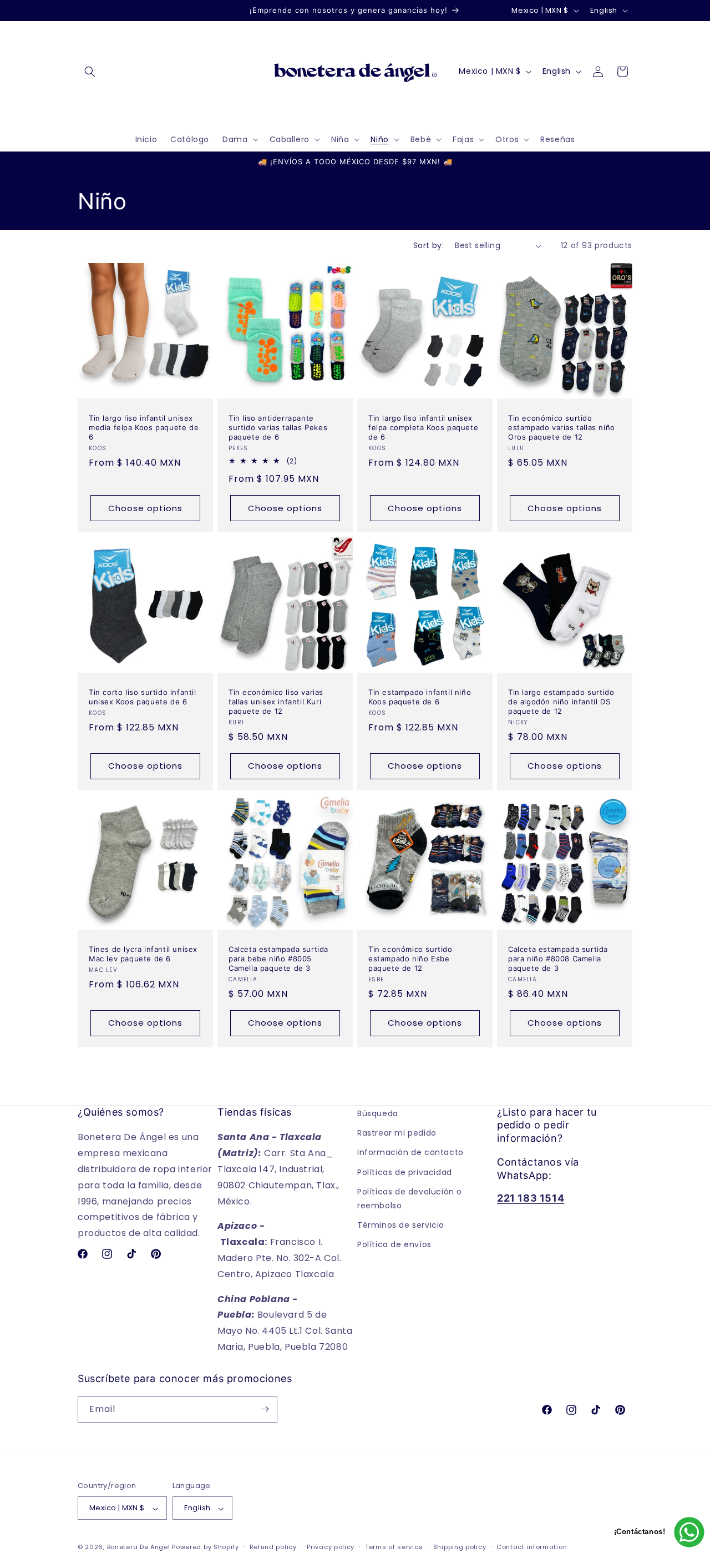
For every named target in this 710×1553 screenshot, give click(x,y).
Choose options (145, 508)
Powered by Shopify (205, 1547)
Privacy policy (330, 1547)
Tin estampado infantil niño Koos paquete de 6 (419, 697)
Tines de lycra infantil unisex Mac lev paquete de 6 (143, 954)
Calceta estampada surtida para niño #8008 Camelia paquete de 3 (558, 958)
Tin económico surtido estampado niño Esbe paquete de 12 (410, 958)
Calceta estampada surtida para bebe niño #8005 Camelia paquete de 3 (278, 958)
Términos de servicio (400, 1225)
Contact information (531, 1547)
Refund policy (273, 1547)
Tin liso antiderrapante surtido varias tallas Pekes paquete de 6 (278, 427)
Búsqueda (377, 1113)
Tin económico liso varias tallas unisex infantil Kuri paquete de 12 (276, 701)
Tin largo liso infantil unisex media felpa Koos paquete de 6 (144, 427)
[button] (90, 71)
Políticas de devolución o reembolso (409, 1198)
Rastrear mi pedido (397, 1132)
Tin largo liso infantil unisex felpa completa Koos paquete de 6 (423, 427)
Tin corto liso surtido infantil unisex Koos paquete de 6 (142, 697)
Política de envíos (394, 1244)
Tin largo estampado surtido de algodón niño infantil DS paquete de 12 (561, 701)
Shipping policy (459, 1547)
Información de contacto (410, 1152)
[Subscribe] (264, 1409)
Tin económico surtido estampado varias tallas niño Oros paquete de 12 (561, 427)
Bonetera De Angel (138, 1547)
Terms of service (394, 1547)
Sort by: (428, 245)
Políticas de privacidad (404, 1172)
